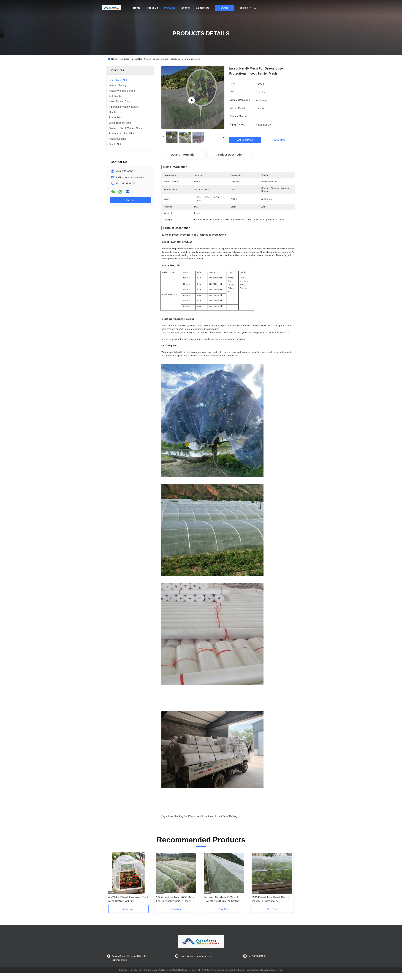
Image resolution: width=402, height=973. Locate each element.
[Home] (111, 8)
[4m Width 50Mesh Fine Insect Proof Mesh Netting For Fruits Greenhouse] (128, 873)
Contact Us (202, 7)
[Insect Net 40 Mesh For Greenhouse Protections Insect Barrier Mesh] (192, 97)
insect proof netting (226, 816)
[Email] (127, 192)
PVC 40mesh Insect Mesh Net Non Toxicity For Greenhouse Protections (271, 899)
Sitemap (123, 970)
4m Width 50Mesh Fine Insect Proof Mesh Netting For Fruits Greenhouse (128, 899)
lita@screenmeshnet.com (130, 177)
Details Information (183, 154)
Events (185, 7)
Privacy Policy (137, 970)
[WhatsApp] (120, 192)
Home (136, 7)
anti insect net (205, 816)
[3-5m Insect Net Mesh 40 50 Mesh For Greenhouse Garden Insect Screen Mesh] (176, 873)
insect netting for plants (181, 816)
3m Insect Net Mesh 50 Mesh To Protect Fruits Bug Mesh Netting (221, 899)
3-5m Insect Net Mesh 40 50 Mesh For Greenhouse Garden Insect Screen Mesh (175, 899)
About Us (152, 7)
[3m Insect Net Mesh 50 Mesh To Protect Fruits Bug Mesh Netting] (224, 873)
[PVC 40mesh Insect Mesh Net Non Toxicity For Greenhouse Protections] (272, 873)
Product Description (229, 154)
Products (169, 7)
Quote (224, 7)
